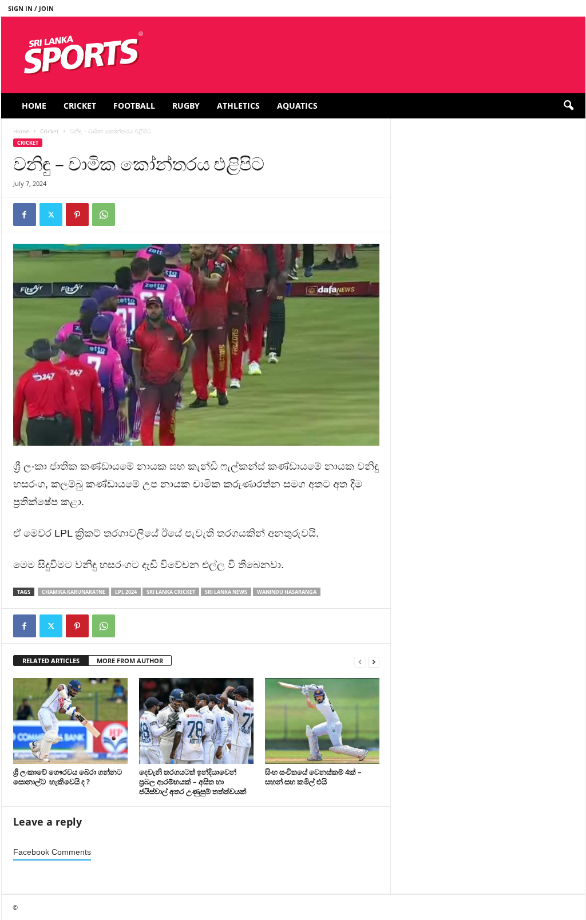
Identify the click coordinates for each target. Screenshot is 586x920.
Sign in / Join (31, 8)
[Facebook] (24, 214)
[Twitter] (50, 214)
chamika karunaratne (73, 592)
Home (34, 105)
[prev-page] (360, 661)
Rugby (186, 105)
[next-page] (373, 661)
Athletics (238, 105)
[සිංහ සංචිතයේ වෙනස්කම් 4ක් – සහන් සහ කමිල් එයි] (322, 721)
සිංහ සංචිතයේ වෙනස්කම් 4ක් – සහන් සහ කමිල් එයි (313, 777)
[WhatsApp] (103, 214)
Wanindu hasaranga (286, 592)
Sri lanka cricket (170, 592)
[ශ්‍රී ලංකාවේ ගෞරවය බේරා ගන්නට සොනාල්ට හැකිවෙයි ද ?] (70, 721)
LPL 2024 (126, 592)
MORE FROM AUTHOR (130, 660)
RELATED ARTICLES (51, 660)
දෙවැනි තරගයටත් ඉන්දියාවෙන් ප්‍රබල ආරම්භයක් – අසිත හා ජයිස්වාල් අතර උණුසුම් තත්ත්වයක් (193, 781)
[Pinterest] (77, 214)
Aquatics (297, 105)
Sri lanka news (226, 592)
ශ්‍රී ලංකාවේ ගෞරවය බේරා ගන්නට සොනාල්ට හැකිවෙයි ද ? (67, 777)
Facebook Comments (52, 852)
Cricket (80, 105)
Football (134, 105)
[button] (568, 105)
